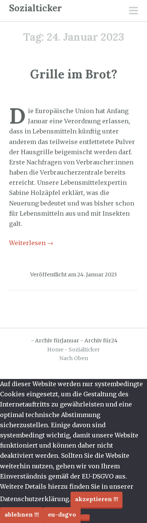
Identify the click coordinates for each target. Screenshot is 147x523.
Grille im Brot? (73, 74)
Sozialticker (35, 8)
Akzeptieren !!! (96, 499)
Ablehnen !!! (22, 514)
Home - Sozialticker (73, 349)
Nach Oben (73, 358)
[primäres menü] (133, 11)
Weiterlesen (31, 243)
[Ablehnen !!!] (85, 517)
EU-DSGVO (62, 514)
